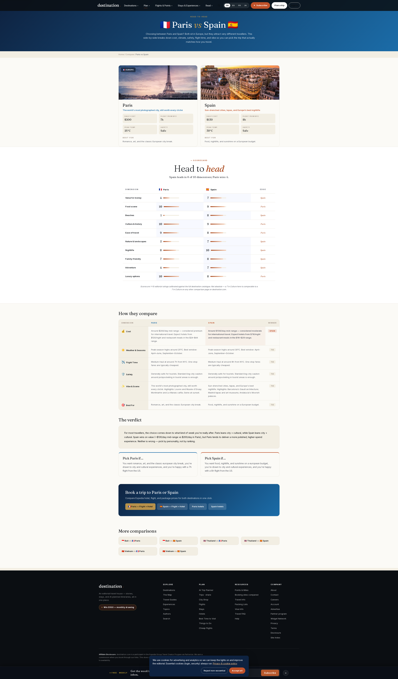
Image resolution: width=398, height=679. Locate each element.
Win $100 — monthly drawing (117, 607)
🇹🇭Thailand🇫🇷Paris (215, 540)
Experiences (169, 604)
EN (227, 5)
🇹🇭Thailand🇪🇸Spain (256, 540)
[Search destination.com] (219, 5)
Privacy (274, 623)
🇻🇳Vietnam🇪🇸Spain (174, 551)
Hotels (202, 614)
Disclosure (276, 633)
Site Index (275, 637)
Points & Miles (241, 590)
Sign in (294, 5)
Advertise (275, 609)
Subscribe (270, 673)
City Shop (203, 599)
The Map (167, 595)
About (273, 590)
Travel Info (240, 599)
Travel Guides (170, 599)
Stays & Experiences (189, 5)
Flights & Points (164, 5)
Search (166, 618)
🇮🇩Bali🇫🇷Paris (131, 540)
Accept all (237, 670)
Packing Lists (241, 604)
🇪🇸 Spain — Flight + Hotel (172, 506)
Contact (274, 595)
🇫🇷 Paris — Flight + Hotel (140, 506)
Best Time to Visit (207, 618)
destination (109, 5)
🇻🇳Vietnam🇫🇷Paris (133, 551)
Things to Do (205, 623)
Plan (147, 5)
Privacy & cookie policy (225, 663)
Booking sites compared (246, 595)
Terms (274, 628)
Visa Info (239, 609)
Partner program (279, 614)
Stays (201, 609)
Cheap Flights (205, 628)
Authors (167, 614)
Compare (130, 54)
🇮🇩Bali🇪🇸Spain (172, 540)
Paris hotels (198, 506)
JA (245, 5)
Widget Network (278, 618)
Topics (166, 609)
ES (233, 5)
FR (239, 5)
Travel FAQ (240, 614)
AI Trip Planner (206, 590)
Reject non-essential (214, 670)
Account (275, 604)
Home (121, 54)
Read (209, 5)
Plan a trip (279, 5)
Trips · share (205, 595)
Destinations (131, 5)
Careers (275, 599)
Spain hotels (217, 506)
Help (237, 618)
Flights (202, 604)
